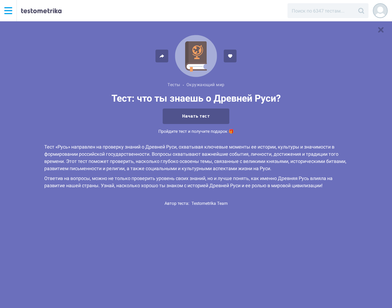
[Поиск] (361, 10)
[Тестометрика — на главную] (41, 10)
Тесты (173, 84)
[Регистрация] (380, 10)
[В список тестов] (380, 29)
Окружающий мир (205, 84)
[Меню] (8, 10)
